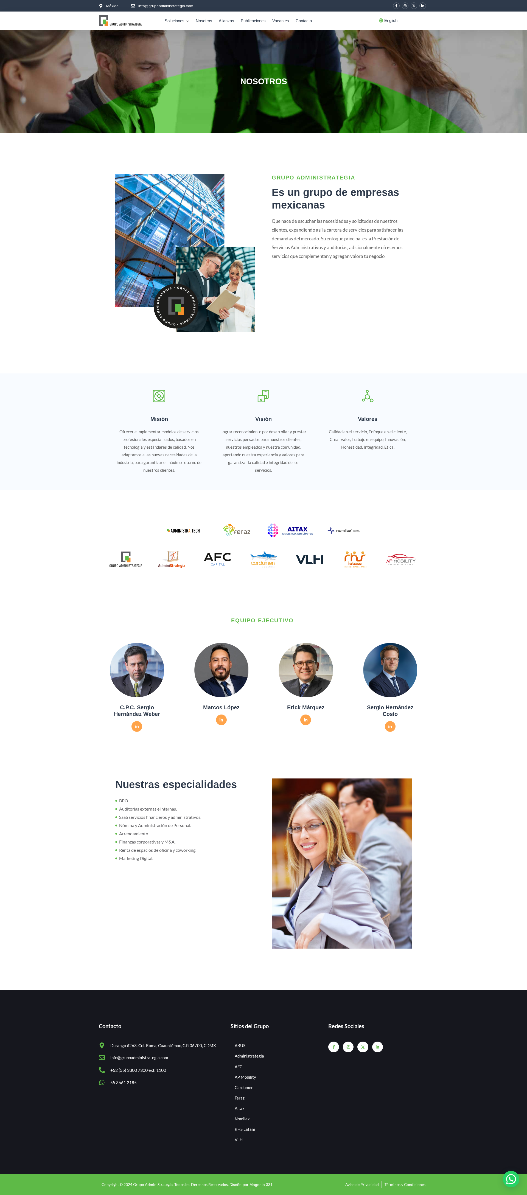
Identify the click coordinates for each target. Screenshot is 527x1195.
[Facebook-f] (396, 5)
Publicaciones (253, 20)
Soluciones (174, 20)
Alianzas (226, 20)
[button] (511, 1179)
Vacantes (280, 20)
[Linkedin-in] (422, 5)
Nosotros (204, 20)
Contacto (304, 20)
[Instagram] (405, 5)
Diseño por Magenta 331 (251, 1184)
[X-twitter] (414, 5)
